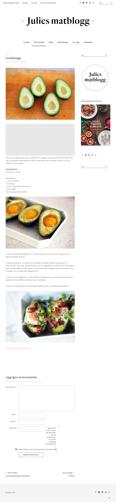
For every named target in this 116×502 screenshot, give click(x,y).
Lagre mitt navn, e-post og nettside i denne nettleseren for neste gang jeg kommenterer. (51, 437)
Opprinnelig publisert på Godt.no (18, 348)
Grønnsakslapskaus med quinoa (18, 474)
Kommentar (11, 387)
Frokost (8, 54)
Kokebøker (88, 42)
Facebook (80, 3)
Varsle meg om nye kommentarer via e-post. (37, 449)
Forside (26, 42)
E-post (13, 421)
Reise (51, 42)
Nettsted (13, 428)
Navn (14, 414)
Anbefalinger (63, 42)
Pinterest (83, 3)
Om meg (34, 3)
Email (90, 3)
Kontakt (25, 3)
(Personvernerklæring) (48, 3)
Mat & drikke (39, 42)
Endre (55, 449)
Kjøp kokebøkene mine (11, 3)
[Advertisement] (40, 140)
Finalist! (69, 474)
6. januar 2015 (10, 62)
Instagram (86, 3)
